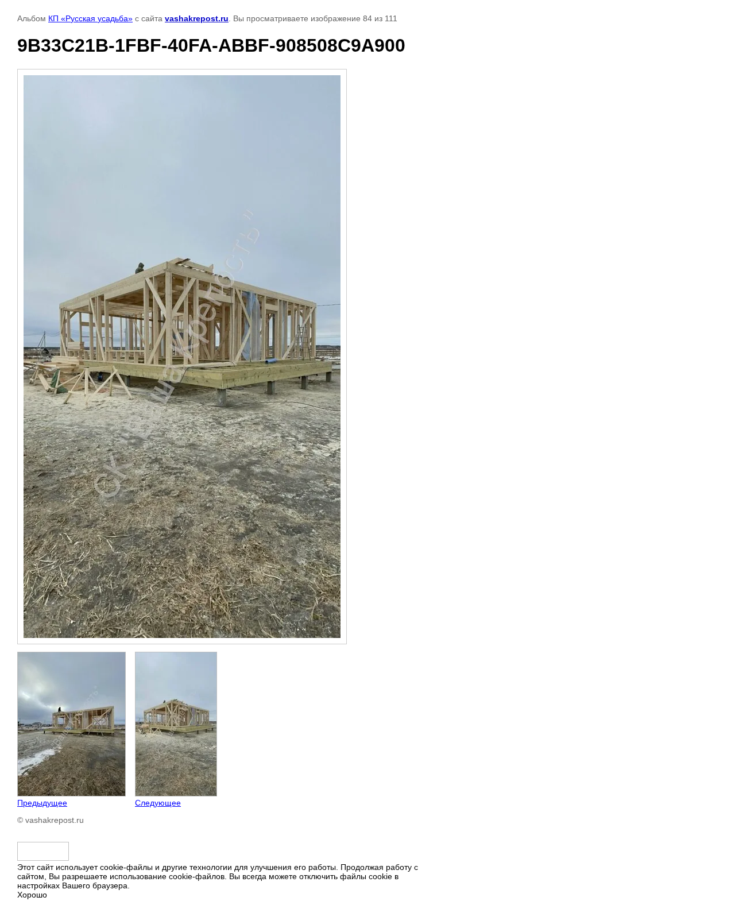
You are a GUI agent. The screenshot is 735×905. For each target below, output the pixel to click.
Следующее (158, 802)
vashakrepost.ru (197, 18)
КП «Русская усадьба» (90, 18)
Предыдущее (42, 802)
